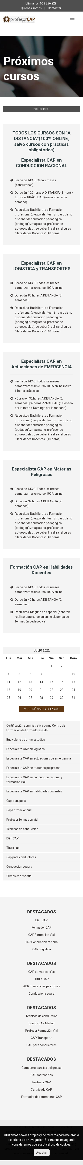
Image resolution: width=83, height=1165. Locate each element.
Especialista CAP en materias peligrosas (33, 768)
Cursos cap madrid (18, 876)
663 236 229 (48, 3)
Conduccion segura (19, 866)
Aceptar (41, 1152)
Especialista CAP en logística (25, 749)
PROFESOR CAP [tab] (41, 109)
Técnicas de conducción (41, 1016)
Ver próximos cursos (41, 709)
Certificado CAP (41, 1089)
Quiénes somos (31, 8)
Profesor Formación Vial (41, 1030)
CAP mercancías (41, 1075)
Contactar (54, 8)
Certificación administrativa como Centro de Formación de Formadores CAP (35, 728)
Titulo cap (13, 847)
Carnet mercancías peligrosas (41, 1067)
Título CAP (41, 979)
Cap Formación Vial (19, 810)
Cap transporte (16, 800)
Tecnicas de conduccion (22, 829)
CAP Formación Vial (41, 934)
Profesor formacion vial (22, 819)
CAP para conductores (41, 1045)
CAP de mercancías (41, 971)
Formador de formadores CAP (41, 1097)
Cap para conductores (21, 857)
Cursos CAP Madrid (41, 1023)
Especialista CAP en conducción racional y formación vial (34, 780)
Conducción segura (41, 993)
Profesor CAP (41, 1082)
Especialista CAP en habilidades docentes (34, 791)
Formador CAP (42, 927)
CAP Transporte (41, 1038)
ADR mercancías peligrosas (41, 986)
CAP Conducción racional (41, 942)
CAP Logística (41, 949)
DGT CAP (12, 838)
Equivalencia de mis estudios (25, 739)
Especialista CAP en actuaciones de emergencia (38, 758)
